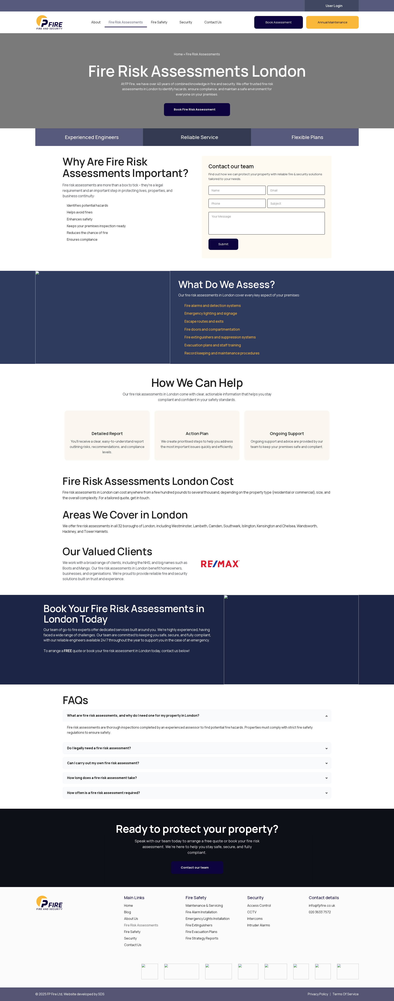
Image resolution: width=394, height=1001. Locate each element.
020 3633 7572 (320, 912)
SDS (101, 994)
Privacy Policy (318, 994)
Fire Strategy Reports (202, 938)
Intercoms (255, 918)
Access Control (259, 905)
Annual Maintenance (332, 22)
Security (186, 22)
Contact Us (213, 22)
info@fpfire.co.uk (322, 905)
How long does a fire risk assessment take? (102, 778)
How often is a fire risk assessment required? (103, 792)
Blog (127, 912)
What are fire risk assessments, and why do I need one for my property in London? (133, 715)
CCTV (252, 912)
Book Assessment (279, 22)
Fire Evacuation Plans (201, 931)
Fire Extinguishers (199, 925)
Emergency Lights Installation (208, 918)
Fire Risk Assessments (126, 22)
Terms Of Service (345, 994)
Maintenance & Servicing (204, 905)
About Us (131, 918)
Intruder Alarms (258, 925)
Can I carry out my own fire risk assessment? (103, 763)
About (96, 22)
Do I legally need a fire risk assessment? (99, 748)
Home (178, 54)
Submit (223, 244)
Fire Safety (159, 22)
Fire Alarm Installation (201, 912)
